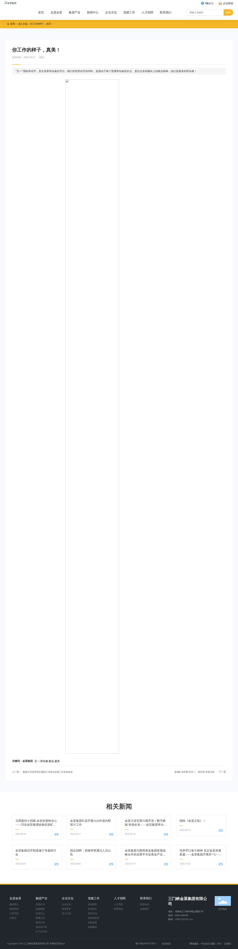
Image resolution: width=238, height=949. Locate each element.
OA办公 (209, 3)
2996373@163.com (184, 919)
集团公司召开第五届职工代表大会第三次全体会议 (48, 772)
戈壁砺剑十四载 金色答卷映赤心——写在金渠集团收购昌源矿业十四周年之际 (36, 824)
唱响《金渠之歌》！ (193, 820)
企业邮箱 (227, 3)
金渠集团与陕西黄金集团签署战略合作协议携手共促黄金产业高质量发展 (145, 854)
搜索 (228, 12)
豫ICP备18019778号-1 (146, 943)
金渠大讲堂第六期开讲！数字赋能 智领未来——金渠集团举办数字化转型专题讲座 (145, 824)
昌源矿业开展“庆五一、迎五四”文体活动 (194, 772)
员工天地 (22, 24)
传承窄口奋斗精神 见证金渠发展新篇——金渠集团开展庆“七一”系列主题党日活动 (200, 854)
